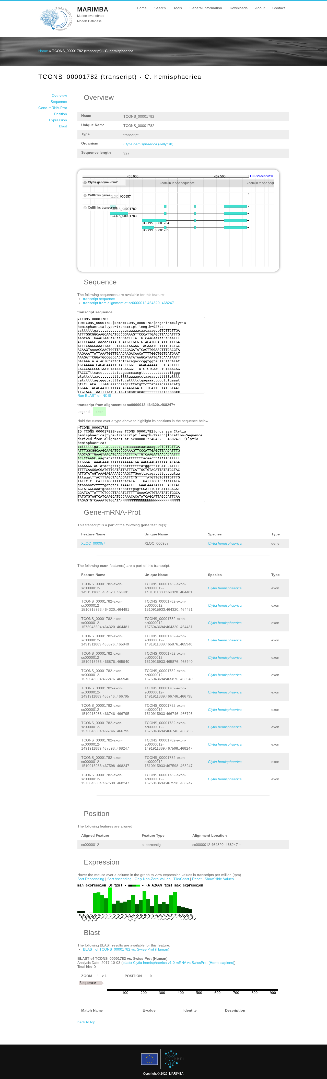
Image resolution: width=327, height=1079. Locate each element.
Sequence (59, 102)
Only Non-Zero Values (152, 879)
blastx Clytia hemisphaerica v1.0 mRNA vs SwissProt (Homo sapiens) (178, 963)
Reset (197, 879)
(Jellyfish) (148, 144)
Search (160, 8)
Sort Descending (90, 879)
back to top (86, 1022)
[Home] (55, 30)
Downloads (239, 8)
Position (60, 114)
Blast (63, 126)
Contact (278, 8)
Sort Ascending (119, 879)
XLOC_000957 (93, 543)
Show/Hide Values (219, 879)
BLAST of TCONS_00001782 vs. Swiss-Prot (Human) (126, 949)
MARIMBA (92, 9)
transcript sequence (99, 299)
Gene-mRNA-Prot (52, 108)
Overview (59, 95)
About (260, 8)
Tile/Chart (181, 879)
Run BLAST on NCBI (94, 395)
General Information (206, 8)
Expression (58, 120)
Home (142, 8)
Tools (177, 8)
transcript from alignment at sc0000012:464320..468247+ (129, 303)
